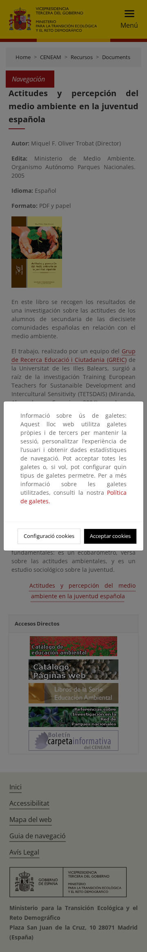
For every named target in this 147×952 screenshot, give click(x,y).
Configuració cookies (49, 536)
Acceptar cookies (110, 536)
